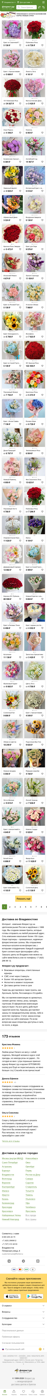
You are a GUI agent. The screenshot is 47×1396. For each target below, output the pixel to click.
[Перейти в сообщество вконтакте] (9, 1261)
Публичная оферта (11, 1336)
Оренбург (30, 1166)
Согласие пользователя (13, 1342)
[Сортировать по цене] (39, 7)
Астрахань (7, 1166)
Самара (29, 1178)
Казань (5, 1198)
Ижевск (5, 1190)
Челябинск (30, 1207)
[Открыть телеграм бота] (23, 1261)
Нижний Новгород (10, 1219)
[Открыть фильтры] (43, 7)
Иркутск (5, 1194)
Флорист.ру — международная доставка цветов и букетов (23, 1381)
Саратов (30, 1182)
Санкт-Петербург (10, 1162)
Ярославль (31, 1211)
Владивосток (8, 1174)
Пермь (29, 1170)
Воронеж (6, 1182)
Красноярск (7, 1211)
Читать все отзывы (11, 1141)
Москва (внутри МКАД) (12, 1158)
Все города (31, 1215)
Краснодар (7, 1207)
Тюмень (29, 1194)
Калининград (8, 1203)
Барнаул (6, 1170)
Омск (28, 1162)
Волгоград (7, 1178)
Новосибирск (32, 1158)
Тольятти (30, 1190)
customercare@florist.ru (12, 1253)
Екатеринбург (8, 1186)
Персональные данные (13, 1330)
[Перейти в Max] (37, 1261)
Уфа (28, 1203)
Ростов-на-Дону (33, 1174)
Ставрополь (31, 1186)
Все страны (31, 1219)
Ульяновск (30, 1198)
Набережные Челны (11, 1215)
